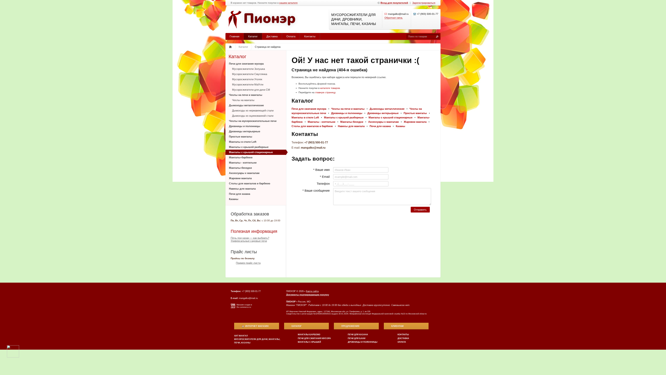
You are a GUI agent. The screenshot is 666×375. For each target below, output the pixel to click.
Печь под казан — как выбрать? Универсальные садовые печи (250, 239)
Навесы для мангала (242, 188)
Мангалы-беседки (240, 167)
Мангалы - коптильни (243, 162)
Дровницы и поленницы (244, 126)
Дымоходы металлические (246, 105)
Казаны (233, 199)
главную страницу (325, 92)
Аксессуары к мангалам (244, 173)
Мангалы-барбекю (241, 157)
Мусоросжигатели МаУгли (247, 84)
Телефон (323, 183)
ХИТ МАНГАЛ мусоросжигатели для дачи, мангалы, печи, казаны (257, 339)
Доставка (272, 36)
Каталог (253, 36)
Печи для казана (239, 193)
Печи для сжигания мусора (246, 63)
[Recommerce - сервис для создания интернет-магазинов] (233, 307)
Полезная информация (254, 231)
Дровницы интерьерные (244, 131)
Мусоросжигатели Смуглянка (249, 74)
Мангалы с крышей (309, 342)
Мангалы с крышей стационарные (251, 152)
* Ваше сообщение (316, 190)
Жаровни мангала (240, 178)
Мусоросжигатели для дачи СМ (251, 89)
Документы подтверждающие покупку (307, 294)
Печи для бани (356, 338)
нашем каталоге (288, 3)
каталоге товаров (330, 88)
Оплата (290, 36)
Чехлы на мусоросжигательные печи (252, 120)
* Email (325, 176)
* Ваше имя (321, 170)
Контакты (309, 36)
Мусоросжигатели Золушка (248, 68)
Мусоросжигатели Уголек (247, 79)
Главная (234, 36)
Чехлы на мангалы (243, 100)
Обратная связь (394, 17)
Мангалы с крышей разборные (248, 146)
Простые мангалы (240, 136)
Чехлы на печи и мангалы (245, 94)
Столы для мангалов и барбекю (249, 183)
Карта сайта (312, 291)
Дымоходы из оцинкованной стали (252, 115)
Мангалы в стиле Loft (242, 141)
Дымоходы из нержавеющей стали (253, 110)
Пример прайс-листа (248, 262)
